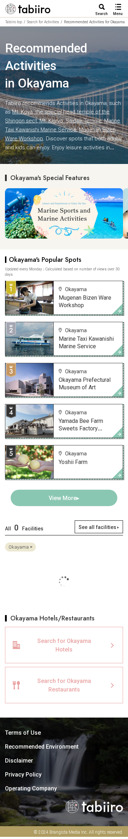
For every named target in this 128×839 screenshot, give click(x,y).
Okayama (19, 547)
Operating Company (31, 788)
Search (101, 13)
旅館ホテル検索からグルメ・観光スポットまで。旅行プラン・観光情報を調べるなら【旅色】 (29, 9)
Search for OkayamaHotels (64, 645)
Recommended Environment (42, 746)
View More (62, 498)
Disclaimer (19, 760)
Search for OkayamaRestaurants (64, 685)
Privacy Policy (23, 774)
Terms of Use (23, 732)
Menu (118, 13)
